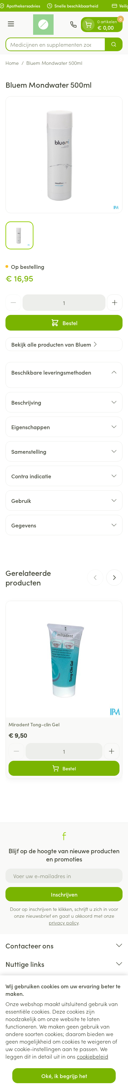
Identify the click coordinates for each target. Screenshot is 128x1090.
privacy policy (64, 922)
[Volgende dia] (114, 577)
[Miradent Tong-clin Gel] (64, 659)
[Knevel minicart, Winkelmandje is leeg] (88, 24)
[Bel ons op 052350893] (73, 24)
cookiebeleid (92, 1056)
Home (12, 62)
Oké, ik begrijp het (64, 1075)
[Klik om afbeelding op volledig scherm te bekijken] (64, 155)
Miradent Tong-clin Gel (34, 724)
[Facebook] (64, 836)
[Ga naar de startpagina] (43, 24)
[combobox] (55, 44)
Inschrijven (64, 894)
